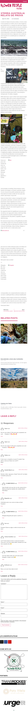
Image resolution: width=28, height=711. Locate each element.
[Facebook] (6, 642)
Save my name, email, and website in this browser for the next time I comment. (13, 621)
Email (2, 607)
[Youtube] (9, 642)
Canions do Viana (6, 403)
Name (3, 602)
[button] (1, 1)
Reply (2, 436)
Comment (3, 583)
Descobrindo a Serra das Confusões (12, 359)
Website (3, 613)
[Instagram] (2, 642)
